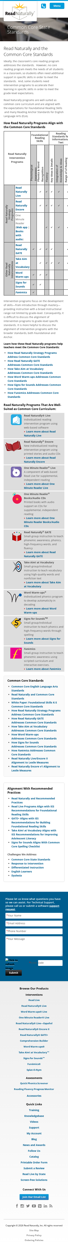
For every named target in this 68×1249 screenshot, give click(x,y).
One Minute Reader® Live (34, 1017)
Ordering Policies (34, 1240)
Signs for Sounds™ (34, 1058)
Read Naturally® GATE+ (34, 1035)
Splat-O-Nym (34, 1069)
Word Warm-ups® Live (34, 1011)
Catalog (34, 1156)
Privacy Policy (34, 1235)
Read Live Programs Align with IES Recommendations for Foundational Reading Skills (34, 810)
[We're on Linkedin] (45, 1206)
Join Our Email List (34, 1197)
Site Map (34, 1230)
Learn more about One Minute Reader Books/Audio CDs (41, 522)
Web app (21, 227)
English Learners (21, 871)
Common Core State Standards (30, 859)
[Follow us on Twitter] (28, 1206)
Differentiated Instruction (27, 867)
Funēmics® (34, 1064)
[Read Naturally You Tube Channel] (34, 1206)
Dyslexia (16, 875)
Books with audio (19, 235)
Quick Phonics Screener (34, 1083)
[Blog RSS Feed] (50, 1206)
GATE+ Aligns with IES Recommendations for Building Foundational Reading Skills (30, 822)
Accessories (34, 1095)
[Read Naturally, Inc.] (20, 11)
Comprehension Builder (34, 1040)
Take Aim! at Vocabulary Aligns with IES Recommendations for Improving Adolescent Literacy (34, 834)
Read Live (34, 1000)
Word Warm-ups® (34, 1046)
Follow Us (34, 1151)
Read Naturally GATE (21, 249)
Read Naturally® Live (34, 1005)
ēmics (21, 292)
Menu (57, 5)
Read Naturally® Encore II (34, 1029)
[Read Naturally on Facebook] (17, 1206)
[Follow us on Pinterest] (40, 1206)
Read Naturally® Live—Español (34, 1023)
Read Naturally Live (21, 191)
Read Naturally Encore (21, 205)
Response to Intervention (27, 863)
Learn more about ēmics (43, 669)
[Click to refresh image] (13, 963)
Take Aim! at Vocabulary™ (34, 1052)
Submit (13, 972)
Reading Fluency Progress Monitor (34, 1089)
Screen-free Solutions (34, 1180)
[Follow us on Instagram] (22, 1206)
